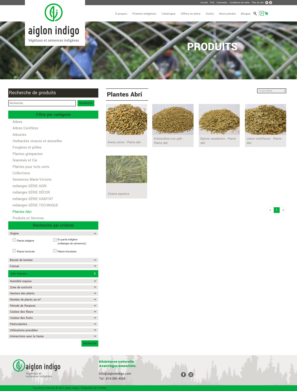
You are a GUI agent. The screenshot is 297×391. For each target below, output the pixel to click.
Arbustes (19, 134)
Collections (21, 173)
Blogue (246, 14)
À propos (121, 14)
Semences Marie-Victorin (32, 179)
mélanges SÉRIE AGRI (30, 186)
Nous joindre (227, 14)
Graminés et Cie (25, 160)
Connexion (222, 2)
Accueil (204, 2)
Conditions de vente (240, 2)
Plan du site (258, 2)
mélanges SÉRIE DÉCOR (31, 192)
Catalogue (168, 14)
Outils (210, 14)
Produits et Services (28, 218)
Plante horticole (26, 251)
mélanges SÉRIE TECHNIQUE (35, 205)
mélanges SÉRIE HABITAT (33, 198)
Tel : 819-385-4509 (112, 378)
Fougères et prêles (27, 147)
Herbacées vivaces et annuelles (37, 141)
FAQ (212, 2)
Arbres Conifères (25, 128)
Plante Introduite (66, 251)
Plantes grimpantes (28, 153)
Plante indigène (25, 241)
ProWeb (101, 388)
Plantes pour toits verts (31, 166)
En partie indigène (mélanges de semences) (71, 241)
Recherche (86, 103)
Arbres (17, 121)
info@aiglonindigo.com (115, 373)
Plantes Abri (22, 211)
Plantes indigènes (144, 14)
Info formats (19, 274)
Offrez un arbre (191, 14)
